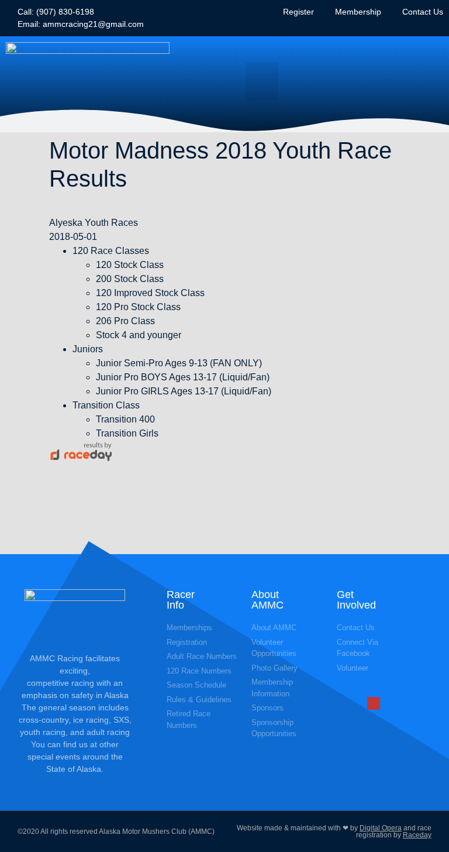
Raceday (417, 835)
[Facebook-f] (373, 703)
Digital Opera (381, 828)
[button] (262, 81)
